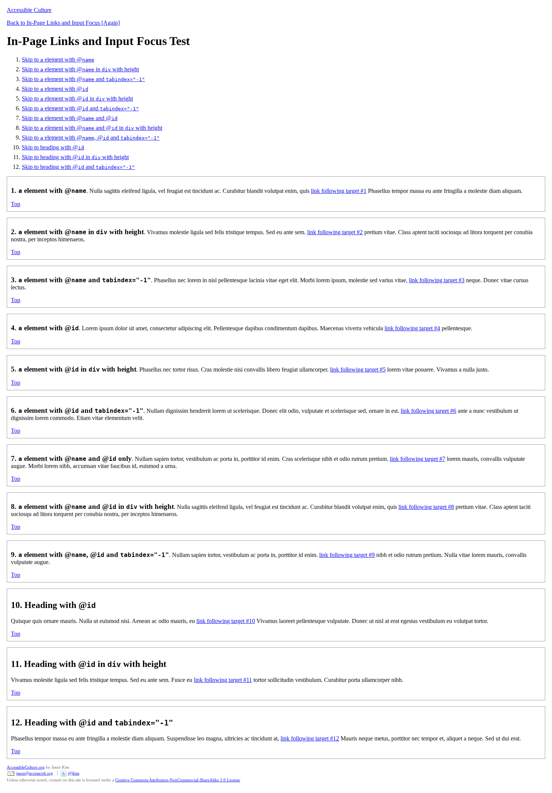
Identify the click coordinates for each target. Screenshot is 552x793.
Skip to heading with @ (53, 147)
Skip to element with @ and (83, 79)
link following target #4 (412, 328)
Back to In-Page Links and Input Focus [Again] (63, 23)
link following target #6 (428, 411)
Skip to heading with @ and (78, 167)
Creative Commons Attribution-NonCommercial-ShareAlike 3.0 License (177, 780)
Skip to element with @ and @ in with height (92, 128)
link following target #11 (223, 680)
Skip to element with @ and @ (70, 118)
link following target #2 (335, 232)
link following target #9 (347, 555)
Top (15, 204)
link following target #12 (310, 738)
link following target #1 (338, 191)
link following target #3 (437, 280)
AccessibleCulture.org (26, 767)
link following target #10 (225, 621)
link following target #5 (358, 369)
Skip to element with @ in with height (80, 69)
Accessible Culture (29, 10)
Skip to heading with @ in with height (75, 157)
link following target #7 (417, 459)
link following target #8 (426, 507)
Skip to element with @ (58, 59)
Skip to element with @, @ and (91, 137)
